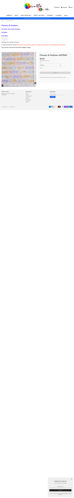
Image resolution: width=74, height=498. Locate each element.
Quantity (41, 68)
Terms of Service (28, 99)
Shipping (41, 60)
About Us (27, 93)
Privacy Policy (28, 97)
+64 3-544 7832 (4, 94)
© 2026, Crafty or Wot (5, 106)
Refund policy (28, 100)
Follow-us (27, 98)
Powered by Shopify (12, 106)
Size (40, 62)
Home (66, 15)
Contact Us (27, 94)
